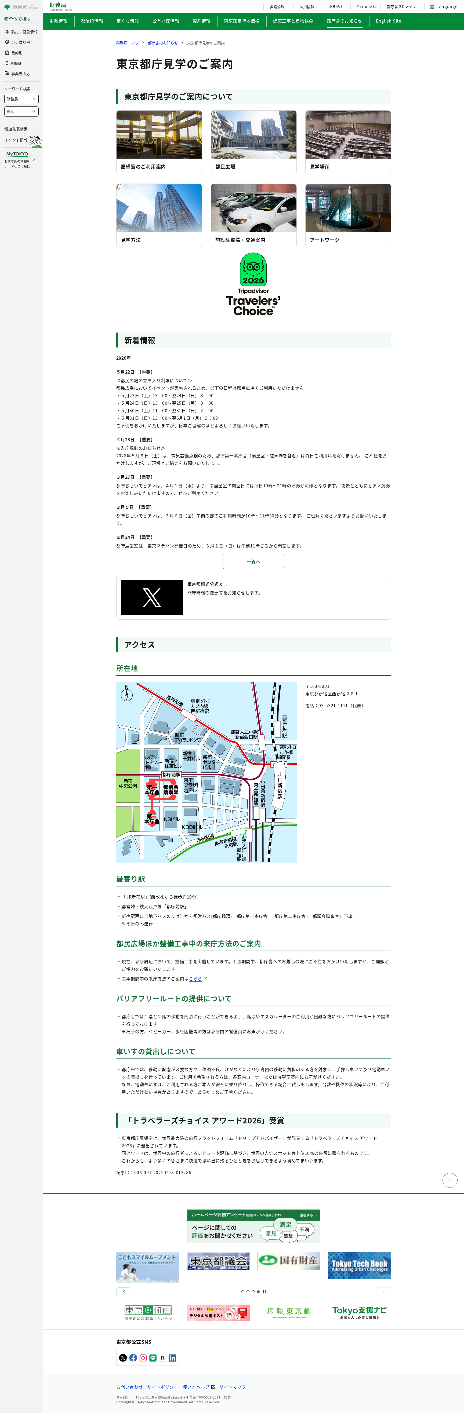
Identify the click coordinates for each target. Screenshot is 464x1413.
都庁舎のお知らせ (345, 20)
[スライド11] (258, 1291)
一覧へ (253, 561)
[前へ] (123, 1291)
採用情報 (306, 6)
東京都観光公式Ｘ (205, 584)
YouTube (364, 6)
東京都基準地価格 (242, 20)
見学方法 (131, 239)
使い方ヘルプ (196, 1386)
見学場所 (320, 166)
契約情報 (202, 20)
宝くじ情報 (128, 20)
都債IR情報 (92, 20)
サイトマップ (232, 1386)
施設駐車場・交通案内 (240, 239)
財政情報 (59, 20)
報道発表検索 (16, 129)
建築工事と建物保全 (293, 20)
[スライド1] (242, 1291)
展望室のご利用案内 (143, 166)
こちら (195, 978)
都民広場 (225, 166)
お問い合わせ (129, 1386)
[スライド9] (253, 1291)
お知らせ (336, 6)
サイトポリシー (162, 1386)
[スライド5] (248, 1291)
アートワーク (325, 239)
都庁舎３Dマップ (401, 6)
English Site (388, 20)
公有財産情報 (166, 20)
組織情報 (277, 6)
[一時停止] (264, 1291)
